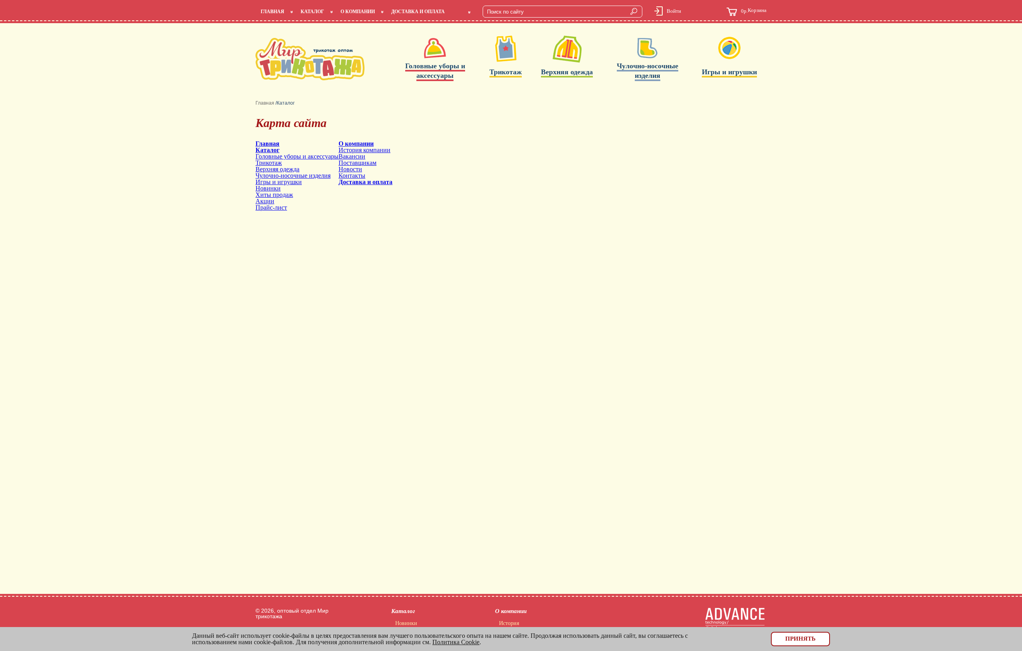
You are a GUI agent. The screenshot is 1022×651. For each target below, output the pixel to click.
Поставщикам (357, 162)
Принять (800, 638)
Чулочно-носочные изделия (293, 175)
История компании (364, 150)
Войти (674, 11)
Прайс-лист (271, 207)
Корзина (753, 11)
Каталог (312, 11)
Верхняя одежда (277, 169)
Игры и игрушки (279, 182)
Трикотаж (269, 162)
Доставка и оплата (418, 11)
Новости (350, 169)
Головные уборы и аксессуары (297, 156)
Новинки (268, 188)
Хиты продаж (274, 194)
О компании (358, 11)
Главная (272, 11)
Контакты (352, 175)
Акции (265, 201)
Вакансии (352, 156)
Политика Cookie (455, 642)
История (509, 623)
